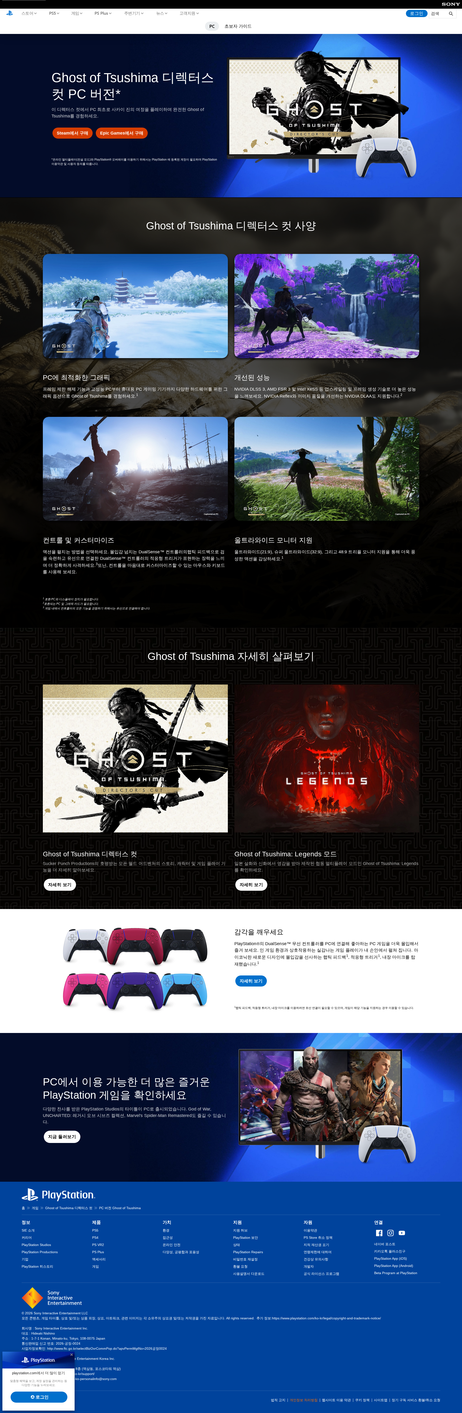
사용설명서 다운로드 (248, 1274)
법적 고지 (278, 1400)
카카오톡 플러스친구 (389, 1251)
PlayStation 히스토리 (37, 1266)
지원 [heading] (237, 1222)
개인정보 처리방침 (304, 1400)
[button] (60, 885)
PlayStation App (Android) (393, 1266)
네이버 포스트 (384, 1244)
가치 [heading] (167, 1222)
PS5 (52, 13)
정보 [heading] (26, 1222)
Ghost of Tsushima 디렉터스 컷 (68, 1208)
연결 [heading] (378, 1222)
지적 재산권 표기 (316, 1245)
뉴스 (160, 13)
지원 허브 (240, 1230)
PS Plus (101, 13)
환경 (166, 1230)
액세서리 (99, 1259)
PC (212, 26)
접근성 (168, 1237)
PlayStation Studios (36, 1245)
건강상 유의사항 (316, 1259)
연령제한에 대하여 (318, 1252)
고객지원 (187, 13)
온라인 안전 (171, 1245)
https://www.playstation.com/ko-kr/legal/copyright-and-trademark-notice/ (326, 1318)
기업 (25, 1259)
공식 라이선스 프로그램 (321, 1274)
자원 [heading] (308, 1222)
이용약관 (310, 1230)
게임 (75, 13)
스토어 (27, 13)
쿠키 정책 (362, 1400)
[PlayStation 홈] (10, 13)
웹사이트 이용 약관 (336, 1400)
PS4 (95, 1237)
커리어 (27, 1237)
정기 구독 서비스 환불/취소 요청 (416, 1400)
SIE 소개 (28, 1230)
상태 (236, 1245)
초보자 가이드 (238, 26)
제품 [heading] (96, 1222)
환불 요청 (240, 1266)
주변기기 (132, 13)
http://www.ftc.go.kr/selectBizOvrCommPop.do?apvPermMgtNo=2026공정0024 (107, 1348)
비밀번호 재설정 (245, 1259)
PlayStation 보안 (245, 1237)
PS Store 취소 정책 (318, 1237)
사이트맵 (380, 1400)
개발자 (309, 1266)
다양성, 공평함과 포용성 (181, 1252)
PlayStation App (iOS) (390, 1258)
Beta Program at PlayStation (395, 1273)
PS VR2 (98, 1245)
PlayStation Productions (40, 1252)
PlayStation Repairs (248, 1252)
